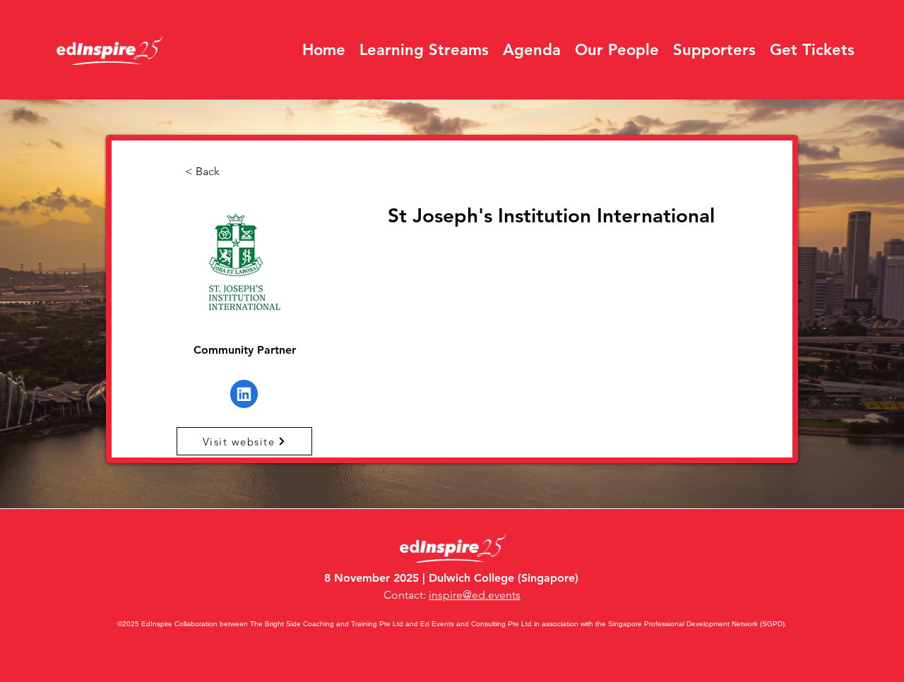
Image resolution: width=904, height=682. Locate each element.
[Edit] (244, 394)
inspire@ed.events (475, 595)
